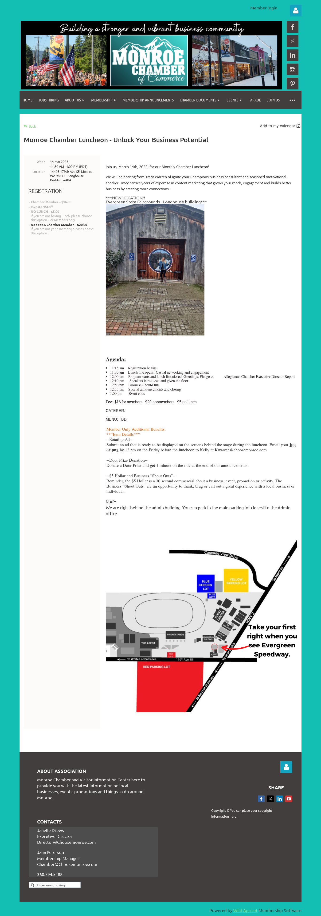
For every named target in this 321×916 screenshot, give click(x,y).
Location (38, 171)
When (41, 161)
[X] (292, 41)
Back (32, 126)
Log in (295, 10)
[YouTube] (288, 798)
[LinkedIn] (292, 55)
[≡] (292, 100)
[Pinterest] (292, 83)
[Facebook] (292, 27)
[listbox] (280, 126)
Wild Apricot (245, 910)
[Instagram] (292, 69)
